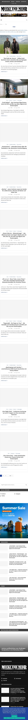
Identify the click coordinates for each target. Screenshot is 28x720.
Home (1, 24)
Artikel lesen (3, 71)
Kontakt (12, 1)
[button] (1, 642)
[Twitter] (15, 3)
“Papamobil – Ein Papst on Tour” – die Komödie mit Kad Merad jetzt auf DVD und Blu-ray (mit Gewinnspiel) (14, 324)
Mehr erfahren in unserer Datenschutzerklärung (14, 718)
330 (10, 475)
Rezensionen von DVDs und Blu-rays (8, 31)
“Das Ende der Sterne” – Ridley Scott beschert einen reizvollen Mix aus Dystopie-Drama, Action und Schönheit (14, 60)
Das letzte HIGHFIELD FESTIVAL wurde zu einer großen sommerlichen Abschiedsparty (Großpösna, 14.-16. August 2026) (17, 690)
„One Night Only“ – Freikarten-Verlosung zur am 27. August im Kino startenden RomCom (14, 413)
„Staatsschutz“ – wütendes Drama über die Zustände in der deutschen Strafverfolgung (14, 147)
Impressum (18, 1)
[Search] (26, 20)
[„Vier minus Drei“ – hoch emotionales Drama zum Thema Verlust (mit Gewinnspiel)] (14, 441)
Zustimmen (14, 716)
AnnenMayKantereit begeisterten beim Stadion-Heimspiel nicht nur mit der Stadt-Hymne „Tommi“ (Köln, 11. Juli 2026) (18, 699)
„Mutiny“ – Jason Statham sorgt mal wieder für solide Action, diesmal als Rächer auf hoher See (14, 190)
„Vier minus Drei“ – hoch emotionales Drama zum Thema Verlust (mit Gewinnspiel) (14, 457)
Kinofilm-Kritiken (23, 30)
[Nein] (25, 713)
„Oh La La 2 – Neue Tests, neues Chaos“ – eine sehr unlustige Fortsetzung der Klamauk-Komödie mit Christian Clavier (14, 280)
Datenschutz (23, 1)
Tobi (11, 63)
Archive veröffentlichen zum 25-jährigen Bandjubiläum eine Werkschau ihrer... (13, 649)
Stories (24, 31)
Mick (11, 150)
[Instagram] (13, 3)
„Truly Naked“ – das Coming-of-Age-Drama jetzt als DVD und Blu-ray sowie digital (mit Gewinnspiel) (14, 104)
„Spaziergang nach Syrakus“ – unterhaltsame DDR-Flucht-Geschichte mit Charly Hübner (14, 368)
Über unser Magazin (6, 1)
